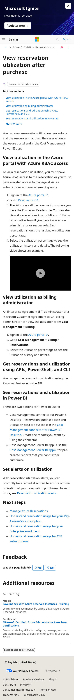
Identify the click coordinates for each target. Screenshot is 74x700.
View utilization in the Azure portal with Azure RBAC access (37, 99)
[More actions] (68, 47)
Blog (51, 679)
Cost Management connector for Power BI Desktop (36, 430)
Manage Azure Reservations (29, 511)
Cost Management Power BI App (32, 450)
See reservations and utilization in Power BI (32, 118)
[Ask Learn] (62, 47)
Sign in (67, 39)
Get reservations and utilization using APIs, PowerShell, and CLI (32, 112)
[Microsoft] (37, 39)
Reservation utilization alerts (36, 493)
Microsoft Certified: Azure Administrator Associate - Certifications (35, 624)
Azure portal (36, 195)
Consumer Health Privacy (18, 689)
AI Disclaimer (11, 679)
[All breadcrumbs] (6, 47)
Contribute (9, 684)
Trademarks (10, 695)
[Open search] (57, 39)
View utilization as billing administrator (29, 106)
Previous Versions (33, 679)
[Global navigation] (3, 39)
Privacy (24, 684)
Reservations (43, 47)
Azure (16, 47)
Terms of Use (48, 689)
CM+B (27, 47)
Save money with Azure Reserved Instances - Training (36, 604)
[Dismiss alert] (68, 6)
